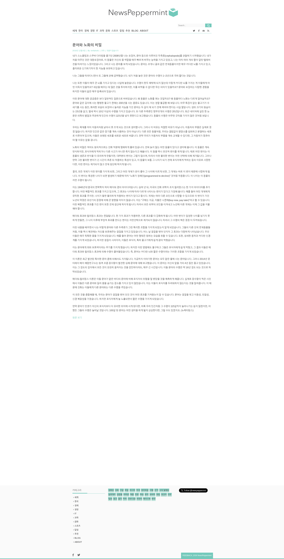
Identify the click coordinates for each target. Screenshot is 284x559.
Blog (134, 30)
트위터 (139, 499)
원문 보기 (77, 317)
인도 (169, 495)
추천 (128, 30)
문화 (108, 30)
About (144, 30)
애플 (132, 495)
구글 (122, 490)
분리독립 (144, 490)
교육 (117, 490)
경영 (92, 30)
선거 (156, 490)
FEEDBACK (187, 555)
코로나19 (131, 499)
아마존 (126, 495)
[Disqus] (142, 363)
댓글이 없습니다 (112, 51)
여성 (141, 495)
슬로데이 (112, 495)
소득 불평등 (164, 490)
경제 (86, 30)
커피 (125, 499)
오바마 (152, 495)
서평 (151, 490)
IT (97, 30)
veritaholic (95, 51)
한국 (80, 30)
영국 (146, 495)
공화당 (111, 490)
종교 (115, 499)
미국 (138, 490)
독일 (126, 490)
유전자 (164, 495)
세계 (74, 30)
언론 (137, 495)
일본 (110, 499)
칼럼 (122, 30)
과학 (102, 30)
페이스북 (146, 499)
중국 (120, 499)
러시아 (132, 490)
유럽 (158, 495)
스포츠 (115, 30)
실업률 (119, 495)
